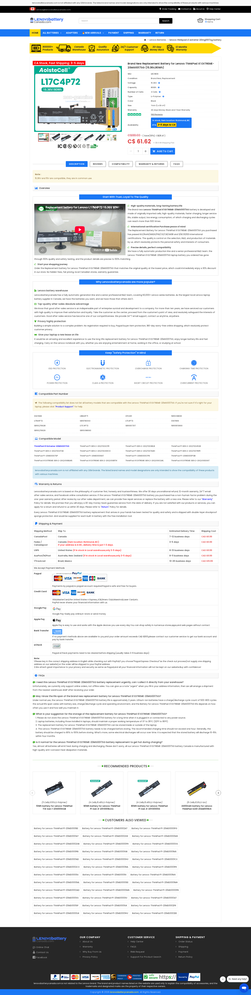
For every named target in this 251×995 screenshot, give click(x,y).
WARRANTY (144, 32)
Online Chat (42, 947)
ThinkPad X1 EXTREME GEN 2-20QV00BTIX (98, 460)
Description (76, 164)
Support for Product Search (146, 956)
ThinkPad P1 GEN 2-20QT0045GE (186, 446)
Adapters (72, 32)
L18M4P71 (84, 416)
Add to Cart (164, 151)
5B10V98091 (176, 416)
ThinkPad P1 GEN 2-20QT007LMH (140, 451)
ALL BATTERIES (51, 32)
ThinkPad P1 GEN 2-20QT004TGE (49, 451)
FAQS (177, 164)
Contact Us (186, 9)
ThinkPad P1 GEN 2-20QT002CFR (94, 446)
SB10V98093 (85, 430)
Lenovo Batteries (157, 39)
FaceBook (41, 957)
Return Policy (186, 956)
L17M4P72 (38, 420)
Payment (183, 951)
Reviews (98, 164)
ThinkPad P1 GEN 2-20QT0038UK (140, 446)
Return (105, 506)
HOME (35, 32)
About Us (200, 9)
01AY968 (38, 416)
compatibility (121, 164)
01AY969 (175, 420)
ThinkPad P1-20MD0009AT (92, 455)
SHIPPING (128, 32)
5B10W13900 (176, 425)
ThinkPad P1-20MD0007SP (46, 455)
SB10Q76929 (39, 430)
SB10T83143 (85, 420)
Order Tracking (169, 9)
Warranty (207, 499)
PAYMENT (113, 32)
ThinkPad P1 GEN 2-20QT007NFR (185, 451)
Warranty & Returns (151, 164)
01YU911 (129, 416)
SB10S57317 (131, 425)
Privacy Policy (90, 956)
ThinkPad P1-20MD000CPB (138, 455)
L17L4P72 (129, 420)
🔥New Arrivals (91, 32)
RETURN (159, 32)
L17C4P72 (84, 425)
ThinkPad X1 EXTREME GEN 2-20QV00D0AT (190, 460)
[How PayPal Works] (188, 977)
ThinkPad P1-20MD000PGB (183, 455)
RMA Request (138, 951)
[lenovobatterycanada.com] (52, 25)
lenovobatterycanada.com (124, 992)
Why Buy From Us (92, 951)
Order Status (185, 941)
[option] (78, 99)
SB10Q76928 (39, 425)
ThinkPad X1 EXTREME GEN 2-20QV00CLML (145, 460)
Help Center (215, 9)
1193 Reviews (157, 114)
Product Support (64, 406)
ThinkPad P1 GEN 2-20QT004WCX (95, 451)
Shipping (183, 946)
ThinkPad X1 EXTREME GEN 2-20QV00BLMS (53, 460)
